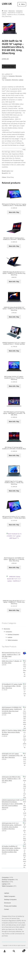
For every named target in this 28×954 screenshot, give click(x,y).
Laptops (4, 12)
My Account (4, 951)
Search (14, 951)
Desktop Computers (13, 634)
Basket (22, 949)
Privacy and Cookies (10, 906)
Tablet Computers (13, 640)
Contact (6, 909)
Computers (19, 11)
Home (5, 11)
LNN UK (7, 4)
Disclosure (7, 903)
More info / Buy (9, 66)
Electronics (12, 11)
